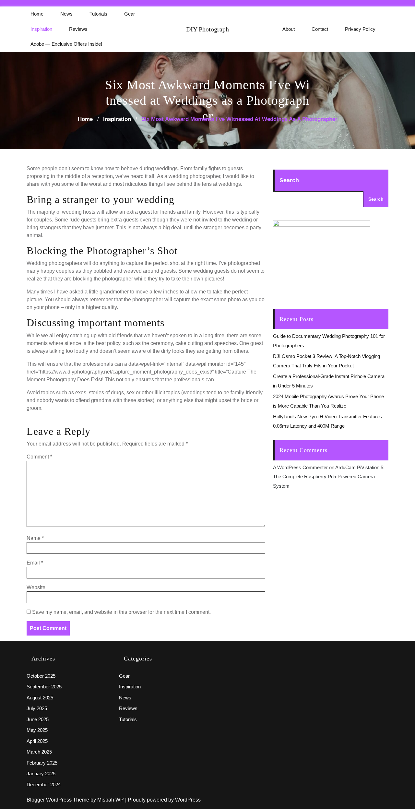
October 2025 (41, 676)
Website (36, 587)
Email (35, 562)
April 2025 (37, 741)
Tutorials (98, 14)
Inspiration (41, 29)
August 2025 (40, 697)
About (288, 29)
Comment (39, 456)
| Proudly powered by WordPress (163, 800)
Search (289, 180)
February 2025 (42, 763)
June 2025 (38, 719)
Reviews (78, 29)
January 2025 (41, 773)
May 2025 (37, 730)
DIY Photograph (207, 29)
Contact (320, 29)
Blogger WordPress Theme (58, 800)
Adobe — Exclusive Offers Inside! (66, 44)
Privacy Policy (360, 29)
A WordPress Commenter (300, 467)
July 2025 (37, 708)
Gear (129, 14)
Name (35, 538)
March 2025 (39, 752)
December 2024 (44, 784)
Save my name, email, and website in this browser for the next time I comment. (121, 612)
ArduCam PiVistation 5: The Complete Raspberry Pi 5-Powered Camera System (329, 477)
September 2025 (44, 686)
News (66, 14)
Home (36, 14)
